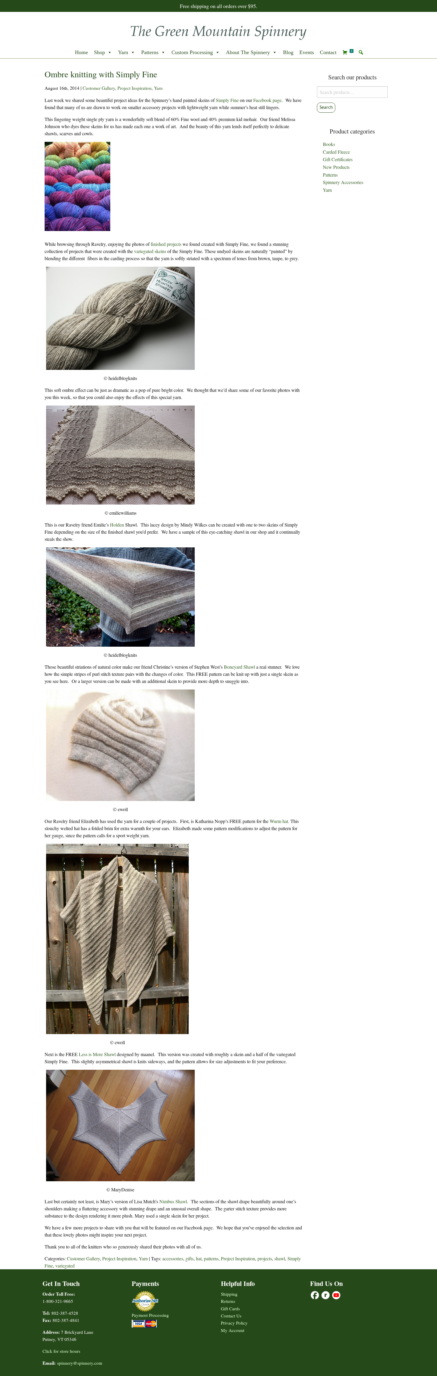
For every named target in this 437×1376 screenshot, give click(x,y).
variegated (65, 1265)
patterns (211, 1258)
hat (199, 1258)
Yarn (123, 52)
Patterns (149, 52)
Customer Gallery (99, 88)
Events (306, 52)
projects (264, 1258)
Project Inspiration (134, 88)
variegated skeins (150, 251)
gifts (190, 1258)
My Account (232, 1330)
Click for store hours (61, 1351)
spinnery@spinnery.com (79, 1363)
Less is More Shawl (97, 1054)
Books (329, 144)
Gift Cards (230, 1308)
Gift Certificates (338, 159)
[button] (360, 52)
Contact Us (231, 1316)
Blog (288, 52)
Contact (328, 52)
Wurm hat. (279, 821)
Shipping (229, 1294)
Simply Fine (227, 100)
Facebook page (267, 100)
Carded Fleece (336, 152)
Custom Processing (192, 52)
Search (326, 107)
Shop (99, 52)
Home (81, 52)
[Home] (218, 31)
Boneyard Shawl (239, 667)
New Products (336, 167)
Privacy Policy (234, 1323)
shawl (279, 1258)
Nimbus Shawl (173, 1201)
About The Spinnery (248, 52)
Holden (117, 525)
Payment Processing (150, 1315)
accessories (172, 1258)
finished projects (166, 244)
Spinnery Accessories (343, 182)
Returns (228, 1301)
